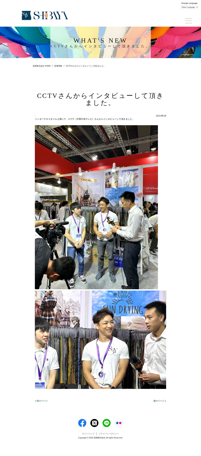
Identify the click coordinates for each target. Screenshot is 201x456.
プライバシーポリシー (109, 434)
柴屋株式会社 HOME (42, 66)
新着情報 (58, 66)
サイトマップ (88, 434)
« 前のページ (41, 401)
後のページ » (159, 401)
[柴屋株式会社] (45, 15)
